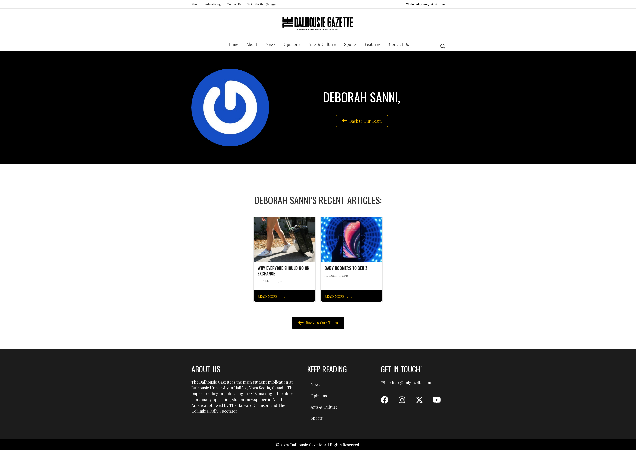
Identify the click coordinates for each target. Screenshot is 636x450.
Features (372, 44)
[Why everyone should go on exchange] (284, 238)
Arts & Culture (322, 44)
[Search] (441, 46)
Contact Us (234, 4)
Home (232, 44)
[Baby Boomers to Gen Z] (351, 238)
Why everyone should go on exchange (284, 270)
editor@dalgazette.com (410, 382)
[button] (384, 399)
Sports (350, 44)
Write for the (261, 4)
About (195, 4)
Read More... (269, 296)
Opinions (292, 44)
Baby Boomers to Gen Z (346, 268)
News (270, 44)
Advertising (213, 4)
